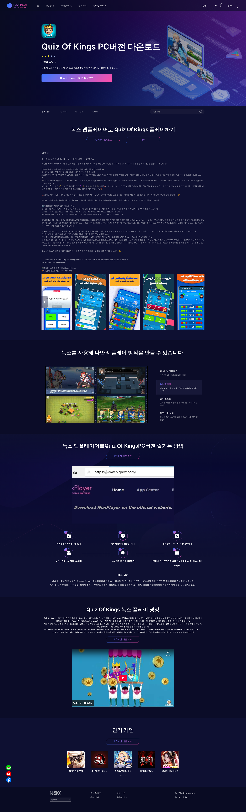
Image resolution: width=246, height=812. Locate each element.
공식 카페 (94, 797)
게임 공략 (49, 5)
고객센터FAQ (66, 5)
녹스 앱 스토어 (99, 5)
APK (143, 139)
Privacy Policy (182, 797)
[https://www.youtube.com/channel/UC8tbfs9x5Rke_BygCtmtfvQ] (8, 773)
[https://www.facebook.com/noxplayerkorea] (8, 780)
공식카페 (82, 5)
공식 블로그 (95, 793)
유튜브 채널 (122, 797)
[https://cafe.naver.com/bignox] (8, 767)
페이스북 (121, 793)
